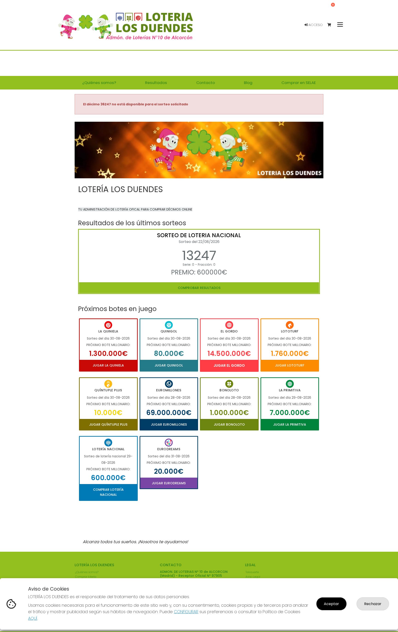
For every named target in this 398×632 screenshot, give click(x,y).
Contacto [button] (205, 82)
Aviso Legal (253, 577)
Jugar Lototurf (289, 365)
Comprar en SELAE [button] (298, 82)
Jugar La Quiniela (108, 365)
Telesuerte (252, 572)
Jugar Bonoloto (229, 424)
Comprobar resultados (199, 288)
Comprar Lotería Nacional (108, 492)
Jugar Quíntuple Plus (108, 424)
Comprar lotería (85, 577)
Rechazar (372, 603)
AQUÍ (32, 618)
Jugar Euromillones (169, 424)
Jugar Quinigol (169, 365)
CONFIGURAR (186, 612)
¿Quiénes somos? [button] (99, 82)
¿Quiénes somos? (87, 572)
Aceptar (331, 603)
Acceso (315, 25)
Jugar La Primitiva (289, 424)
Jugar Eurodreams (169, 483)
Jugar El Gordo (229, 365)
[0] (331, 25)
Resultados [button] (156, 82)
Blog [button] (248, 82)
